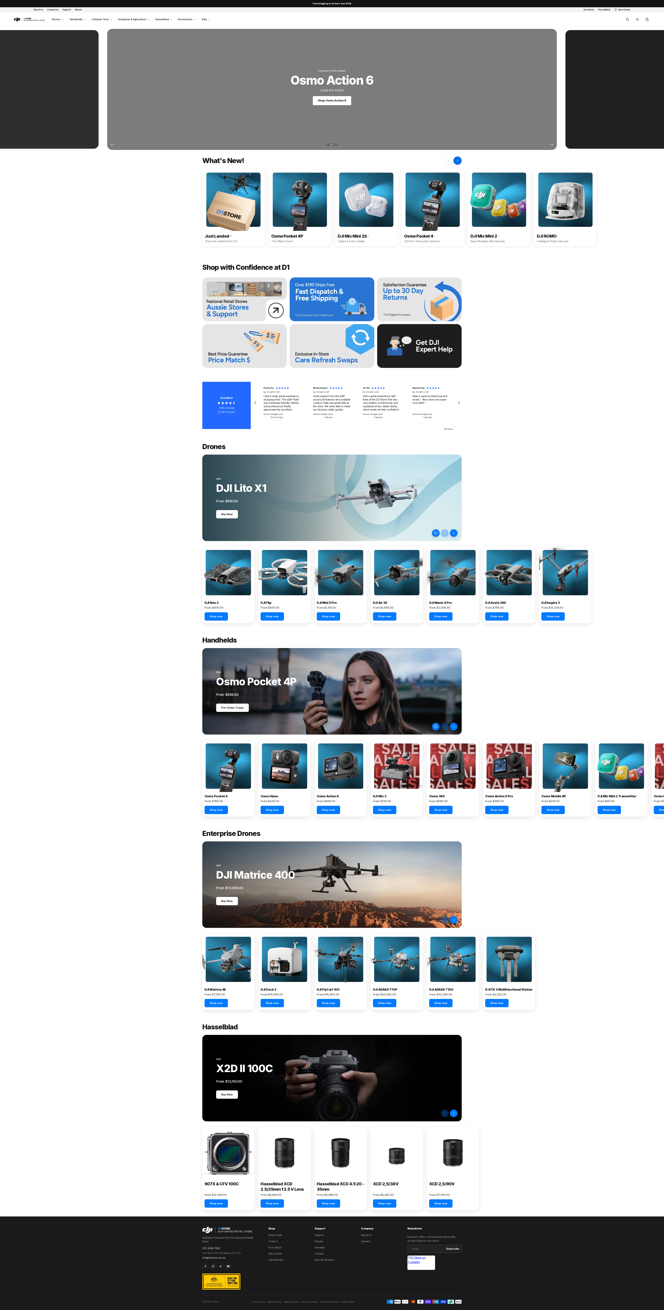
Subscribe (298, 669)
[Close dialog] (395, 613)
